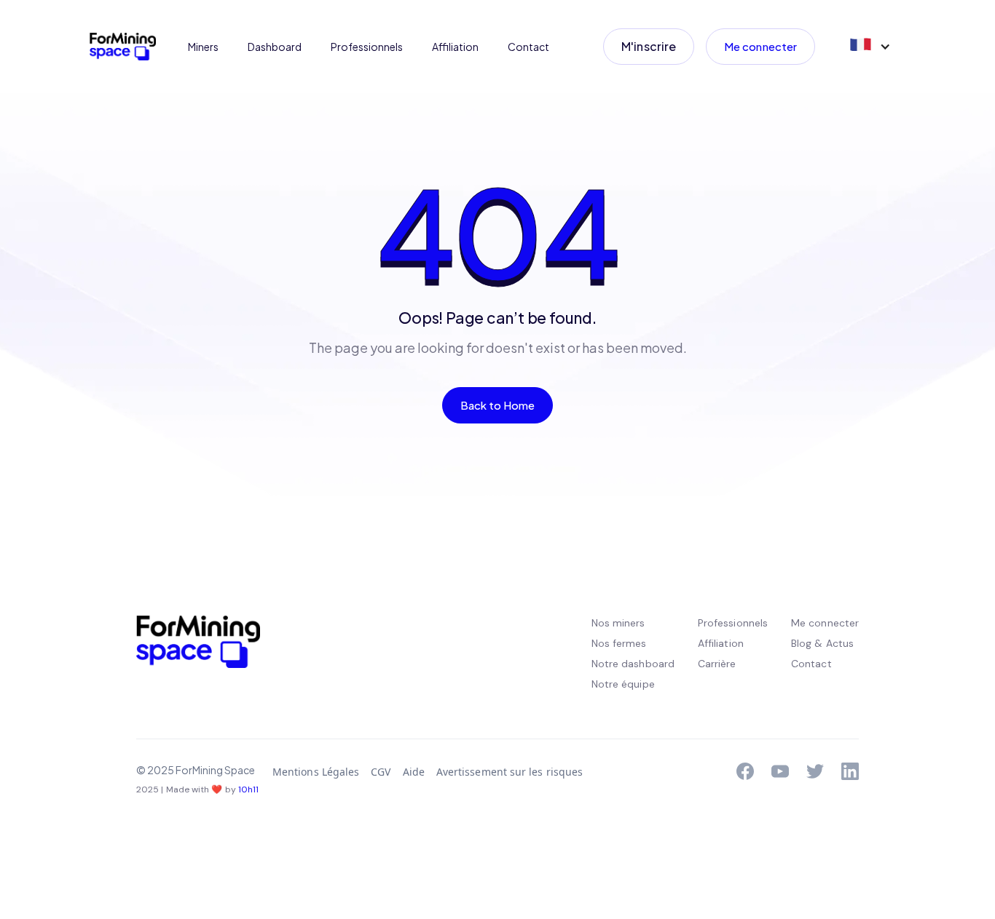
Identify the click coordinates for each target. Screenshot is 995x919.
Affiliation (455, 46)
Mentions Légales (315, 772)
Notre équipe (623, 684)
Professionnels (367, 46)
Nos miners (618, 622)
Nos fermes (619, 643)
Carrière (717, 663)
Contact (528, 46)
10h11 (248, 789)
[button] (869, 46)
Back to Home (497, 405)
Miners (203, 46)
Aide (414, 772)
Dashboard (275, 46)
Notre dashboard (633, 663)
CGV (380, 772)
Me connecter (760, 46)
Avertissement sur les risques (509, 772)
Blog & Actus (822, 643)
